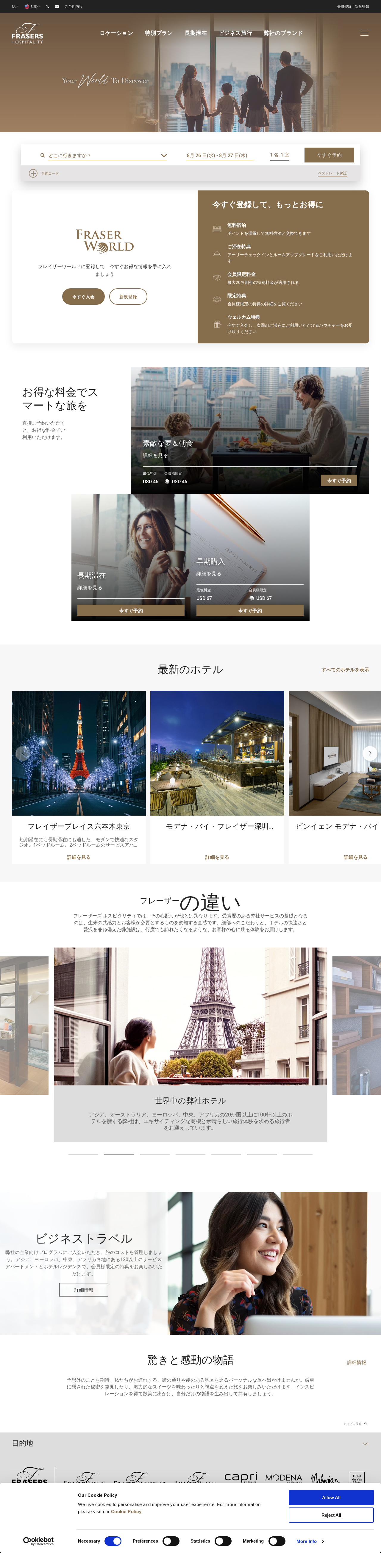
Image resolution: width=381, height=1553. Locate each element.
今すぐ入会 (83, 296)
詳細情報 (83, 1290)
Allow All (331, 1497)
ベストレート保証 (332, 173)
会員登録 (344, 7)
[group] (190, 67)
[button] (370, 753)
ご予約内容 (73, 7)
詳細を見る (155, 455)
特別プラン (159, 33)
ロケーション (116, 33)
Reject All (331, 1515)
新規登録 (362, 7)
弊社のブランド (283, 33)
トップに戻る (352, 1424)
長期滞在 (196, 33)
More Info (306, 1541)
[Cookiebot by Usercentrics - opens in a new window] (39, 1541)
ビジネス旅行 (235, 33)
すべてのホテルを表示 (345, 669)
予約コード (50, 173)
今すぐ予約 (339, 480)
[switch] (171, 1541)
